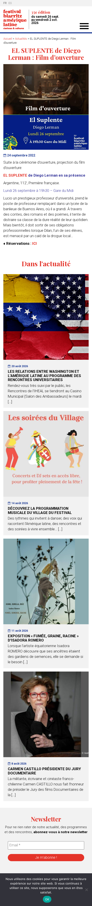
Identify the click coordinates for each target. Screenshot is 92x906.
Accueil (7, 38)
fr (5, 3)
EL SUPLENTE (15, 175)
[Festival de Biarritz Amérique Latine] (16, 19)
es (10, 3)
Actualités (21, 38)
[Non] (86, 889)
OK (47, 899)
